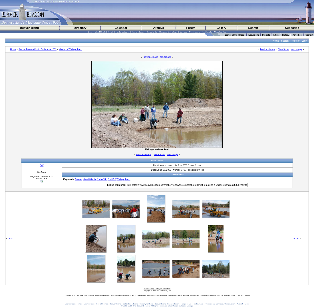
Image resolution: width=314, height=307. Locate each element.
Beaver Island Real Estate (121, 304)
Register (295, 40)
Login (304, 40)
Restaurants (164, 32)
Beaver (78, 179)
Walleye (120, 179)
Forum (190, 27)
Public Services (243, 304)
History (285, 35)
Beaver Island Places (234, 35)
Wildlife (92, 179)
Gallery (221, 27)
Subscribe (292, 27)
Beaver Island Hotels (73, 304)
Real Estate (207, 32)
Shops (174, 32)
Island (86, 179)
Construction (194, 32)
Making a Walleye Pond (70, 49)
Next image (296, 49)
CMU (104, 179)
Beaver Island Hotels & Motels (100, 32)
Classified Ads (220, 32)
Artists (276, 35)
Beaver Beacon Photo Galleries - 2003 (38, 49)
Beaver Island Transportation (167, 304)
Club (99, 179)
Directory (80, 27)
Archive (158, 27)
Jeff (41, 165)
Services (183, 32)
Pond (127, 179)
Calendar (121, 27)
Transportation (138, 32)
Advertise (297, 35)
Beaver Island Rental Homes (96, 304)
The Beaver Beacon (141, 306)
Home (276, 40)
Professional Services (214, 304)
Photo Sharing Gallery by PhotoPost (157, 289)
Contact (309, 35)
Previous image (267, 49)
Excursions (253, 35)
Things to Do (151, 32)
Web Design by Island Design (180, 306)
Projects (266, 35)
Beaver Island (29, 27)
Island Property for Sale (143, 304)
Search (253, 27)
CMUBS (112, 179)
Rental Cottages (122, 32)
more (10, 238)
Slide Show (283, 49)
